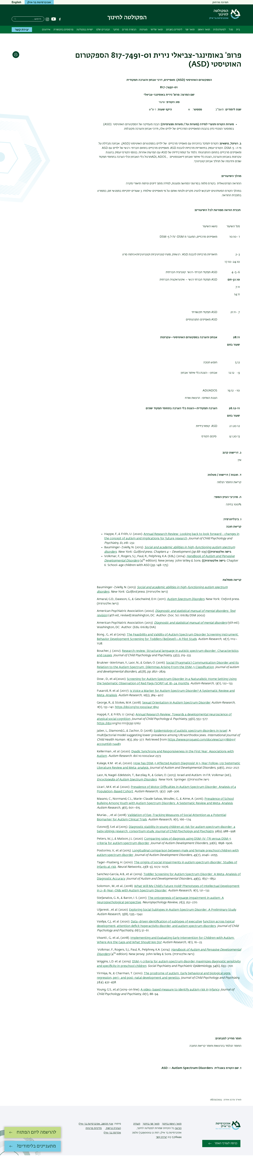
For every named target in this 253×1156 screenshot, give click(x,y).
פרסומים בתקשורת (63, 29)
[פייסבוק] (59, 19)
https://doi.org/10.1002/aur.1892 (137, 707)
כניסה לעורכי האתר (225, 1143)
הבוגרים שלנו (103, 29)
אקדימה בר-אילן (112, 1132)
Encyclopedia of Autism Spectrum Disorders (127, 779)
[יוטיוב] (53, 19)
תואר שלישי (157, 29)
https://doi (104, 723)
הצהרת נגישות (113, 1128)
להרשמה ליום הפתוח (36, 1132)
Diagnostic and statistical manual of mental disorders (190, 622)
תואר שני (190, 29)
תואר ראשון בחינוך (172, 1124)
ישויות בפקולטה (84, 29)
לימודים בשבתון (174, 29)
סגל (231, 29)
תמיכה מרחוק (220, 2)
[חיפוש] (15, 18)
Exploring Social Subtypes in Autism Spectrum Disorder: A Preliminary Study (182, 909)
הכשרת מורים (129, 29)
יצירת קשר (22, 29)
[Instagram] (47, 19)
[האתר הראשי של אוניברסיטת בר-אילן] (228, 1129)
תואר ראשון (204, 29)
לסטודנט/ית (219, 29)
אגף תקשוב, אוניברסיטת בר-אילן (96, 1124)
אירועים (46, 29)
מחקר (116, 29)
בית (238, 29)
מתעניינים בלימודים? (36, 1146)
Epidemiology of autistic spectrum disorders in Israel (190, 730)
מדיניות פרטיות (94, 1128)
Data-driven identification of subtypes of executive (166, 921)
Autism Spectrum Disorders (185, 599)
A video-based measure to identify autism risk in (175, 989)
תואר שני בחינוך (151, 1124)
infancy (214, 989)
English (16, 2)
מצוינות (143, 29)
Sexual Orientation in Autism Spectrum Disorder (176, 702)
